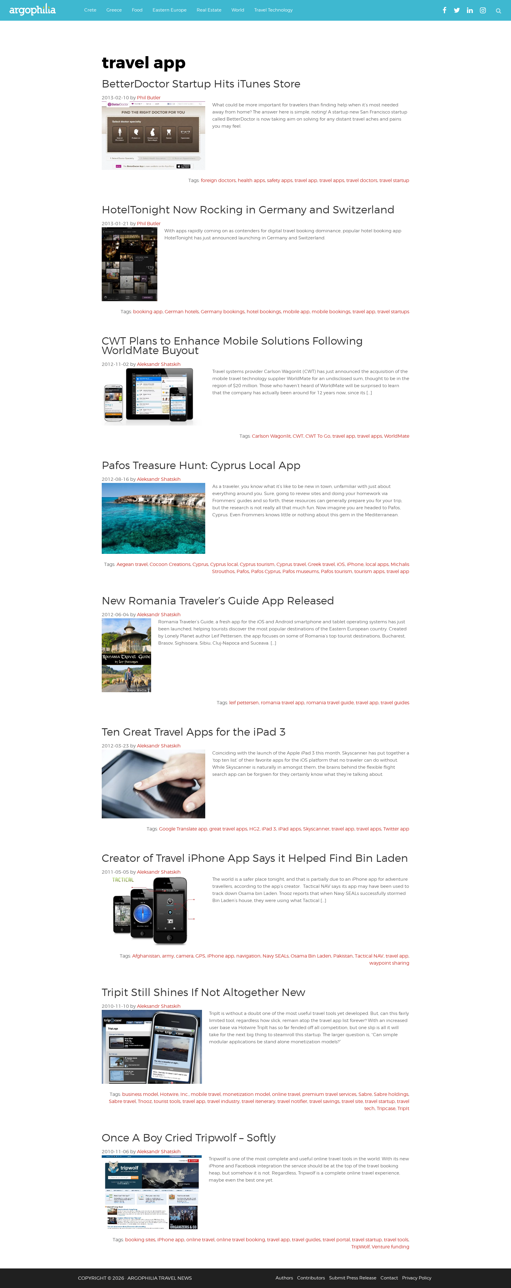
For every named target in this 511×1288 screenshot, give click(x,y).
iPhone (355, 564)
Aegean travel (132, 564)
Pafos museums (300, 571)
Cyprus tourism (257, 564)
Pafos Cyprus (265, 571)
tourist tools (167, 1101)
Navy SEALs (276, 956)
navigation (248, 956)
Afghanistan (146, 956)
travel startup (394, 180)
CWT (298, 436)
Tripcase (386, 1108)
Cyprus (200, 564)
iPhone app (220, 956)
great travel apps (228, 829)
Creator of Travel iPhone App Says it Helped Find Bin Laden (255, 857)
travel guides (395, 702)
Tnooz (145, 1101)
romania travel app (282, 702)
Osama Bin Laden (311, 956)
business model (140, 1094)
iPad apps (289, 829)
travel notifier (292, 1101)
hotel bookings (264, 311)
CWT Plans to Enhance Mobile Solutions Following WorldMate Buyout (232, 345)
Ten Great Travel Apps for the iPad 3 (194, 731)
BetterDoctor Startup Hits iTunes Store (201, 83)
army (168, 956)
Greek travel (321, 564)
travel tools (396, 1239)
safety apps (279, 180)
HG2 (254, 829)
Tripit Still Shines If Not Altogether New (203, 992)
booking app (148, 311)
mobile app (296, 311)
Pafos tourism (336, 571)
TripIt (403, 1108)
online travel (286, 1094)
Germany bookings (223, 311)
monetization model (246, 1094)
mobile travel (206, 1094)
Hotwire (169, 1094)
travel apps (331, 180)
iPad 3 (269, 829)
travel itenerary (258, 1101)
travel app (306, 180)
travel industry (223, 1101)
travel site (352, 1101)
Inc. (184, 1094)
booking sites (140, 1239)
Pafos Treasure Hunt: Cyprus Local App (201, 465)
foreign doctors (218, 180)
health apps (251, 180)
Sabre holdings (391, 1094)
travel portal (336, 1239)
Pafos (243, 571)
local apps (377, 564)
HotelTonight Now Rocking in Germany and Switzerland (248, 209)
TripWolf (360, 1247)
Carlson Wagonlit (271, 436)
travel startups (393, 311)
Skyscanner (316, 829)
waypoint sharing (389, 963)
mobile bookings (331, 311)
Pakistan (343, 956)
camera (184, 956)
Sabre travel (122, 1101)
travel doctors (361, 180)
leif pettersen (244, 702)
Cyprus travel (291, 564)
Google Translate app (183, 829)
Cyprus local (224, 564)
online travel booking (240, 1239)
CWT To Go (317, 436)
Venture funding (390, 1247)
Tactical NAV (369, 956)
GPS (200, 956)
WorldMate (396, 436)
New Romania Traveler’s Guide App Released (218, 600)
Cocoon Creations (170, 564)
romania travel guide (330, 702)
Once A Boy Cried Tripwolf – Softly (189, 1137)
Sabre (365, 1094)
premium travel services (329, 1094)
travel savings (324, 1101)
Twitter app (396, 829)
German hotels (182, 311)
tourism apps (369, 571)
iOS (341, 564)
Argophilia (35, 10)
